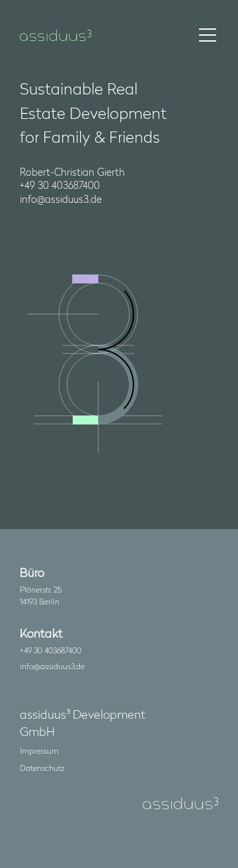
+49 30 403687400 (50, 650)
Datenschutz (42, 767)
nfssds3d (51, 666)
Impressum (39, 750)
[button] (207, 35)
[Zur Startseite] (55, 35)
